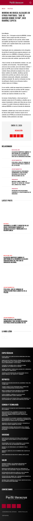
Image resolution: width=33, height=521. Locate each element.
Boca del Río (16, 149)
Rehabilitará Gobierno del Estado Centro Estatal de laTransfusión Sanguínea (16, 481)
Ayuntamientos (17, 160)
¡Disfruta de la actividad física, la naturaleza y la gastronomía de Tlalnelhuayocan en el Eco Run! (16, 399)
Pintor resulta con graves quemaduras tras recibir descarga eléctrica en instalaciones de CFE (20, 173)
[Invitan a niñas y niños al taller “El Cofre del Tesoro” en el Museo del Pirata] (6, 182)
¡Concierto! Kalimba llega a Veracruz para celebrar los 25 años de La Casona (14, 366)
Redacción (18, 130)
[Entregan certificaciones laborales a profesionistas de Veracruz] (6, 191)
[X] (11, 27)
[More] (27, 27)
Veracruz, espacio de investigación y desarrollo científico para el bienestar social (16, 424)
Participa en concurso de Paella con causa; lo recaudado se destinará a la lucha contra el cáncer (15, 439)
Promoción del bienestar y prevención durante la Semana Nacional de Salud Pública (16, 477)
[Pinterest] (16, 27)
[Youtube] (21, 135)
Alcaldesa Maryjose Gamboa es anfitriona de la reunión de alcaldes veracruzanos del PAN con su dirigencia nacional (21, 154)
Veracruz (15, 179)
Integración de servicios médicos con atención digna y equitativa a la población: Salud (15, 473)
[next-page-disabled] (6, 337)
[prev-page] (3, 337)
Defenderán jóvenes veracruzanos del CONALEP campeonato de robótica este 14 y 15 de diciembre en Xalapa (16, 428)
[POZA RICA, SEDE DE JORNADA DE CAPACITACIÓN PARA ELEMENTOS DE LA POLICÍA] (6, 162)
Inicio (3, 8)
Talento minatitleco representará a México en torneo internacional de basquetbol (15, 387)
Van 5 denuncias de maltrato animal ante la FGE (15, 454)
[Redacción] (12, 130)
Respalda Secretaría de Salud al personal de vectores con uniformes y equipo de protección (16, 469)
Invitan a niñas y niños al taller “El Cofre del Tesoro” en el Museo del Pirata (21, 183)
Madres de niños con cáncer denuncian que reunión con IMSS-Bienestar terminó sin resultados (14, 465)
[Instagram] (14, 135)
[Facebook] (5, 27)
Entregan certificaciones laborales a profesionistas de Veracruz (21, 192)
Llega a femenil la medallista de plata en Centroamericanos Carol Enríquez (13, 395)
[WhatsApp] (22, 27)
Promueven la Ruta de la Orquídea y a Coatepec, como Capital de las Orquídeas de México (15, 444)
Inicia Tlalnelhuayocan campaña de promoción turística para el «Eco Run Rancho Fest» (15, 391)
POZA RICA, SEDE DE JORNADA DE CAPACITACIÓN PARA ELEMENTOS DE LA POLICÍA (21, 163)
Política (10, 8)
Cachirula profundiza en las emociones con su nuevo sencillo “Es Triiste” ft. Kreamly (15, 373)
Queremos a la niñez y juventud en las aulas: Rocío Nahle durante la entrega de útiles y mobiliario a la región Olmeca (16, 227)
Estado (6, 223)
